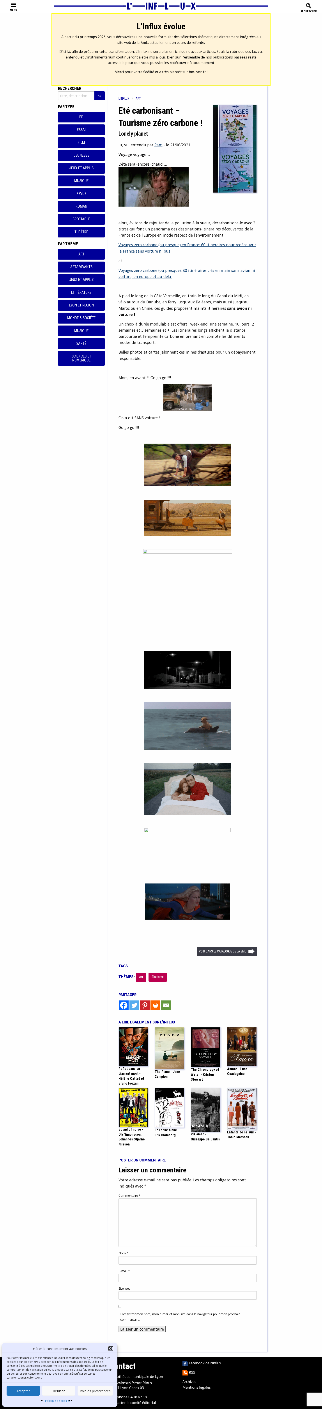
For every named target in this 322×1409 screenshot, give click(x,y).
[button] (111, 1348)
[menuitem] (127, 98)
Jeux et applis (81, 168)
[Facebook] (124, 1005)
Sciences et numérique (81, 358)
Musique (81, 181)
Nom (123, 1253)
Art (81, 254)
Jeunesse (81, 155)
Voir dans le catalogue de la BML (222, 951)
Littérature (81, 292)
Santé (81, 343)
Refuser (59, 1391)
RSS (191, 1372)
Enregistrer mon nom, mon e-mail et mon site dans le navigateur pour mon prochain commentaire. (180, 1317)
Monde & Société (81, 318)
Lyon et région (81, 305)
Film (81, 142)
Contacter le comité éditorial (133, 1402)
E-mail (124, 1271)
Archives (189, 1381)
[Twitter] (134, 1005)
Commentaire (130, 1195)
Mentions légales (196, 1387)
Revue (81, 193)
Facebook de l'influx (204, 1363)
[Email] (166, 1005)
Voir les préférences (95, 1391)
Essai (81, 129)
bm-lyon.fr (197, 71)
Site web (125, 1288)
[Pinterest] (145, 1005)
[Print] (155, 1005)
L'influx (124, 99)
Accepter (23, 1391)
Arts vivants (81, 267)
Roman (81, 206)
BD (81, 117)
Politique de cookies (57, 1401)
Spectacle (81, 219)
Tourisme (158, 977)
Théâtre (81, 232)
